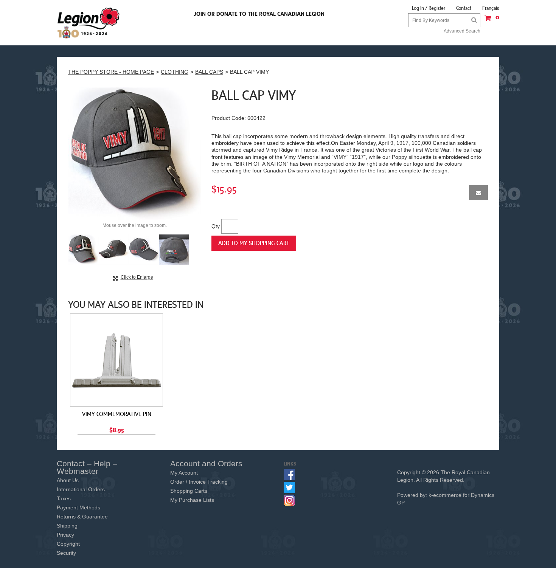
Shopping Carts (188, 491)
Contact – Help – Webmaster (87, 467)
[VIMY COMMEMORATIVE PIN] (116, 360)
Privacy (65, 535)
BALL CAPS (209, 72)
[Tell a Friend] (478, 192)
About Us (68, 480)
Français (490, 8)
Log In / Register (428, 8)
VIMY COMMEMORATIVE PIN (116, 413)
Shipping (67, 526)
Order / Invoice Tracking (199, 482)
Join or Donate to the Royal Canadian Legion (259, 13)
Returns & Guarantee (82, 517)
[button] (489, 20)
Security (66, 553)
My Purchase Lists (192, 500)
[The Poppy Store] (89, 23)
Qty (215, 226)
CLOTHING (174, 72)
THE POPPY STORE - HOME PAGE (111, 72)
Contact (463, 8)
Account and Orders (206, 463)
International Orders (81, 489)
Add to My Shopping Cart (253, 242)
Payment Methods (78, 507)
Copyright (68, 544)
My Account (184, 473)
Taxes (64, 498)
